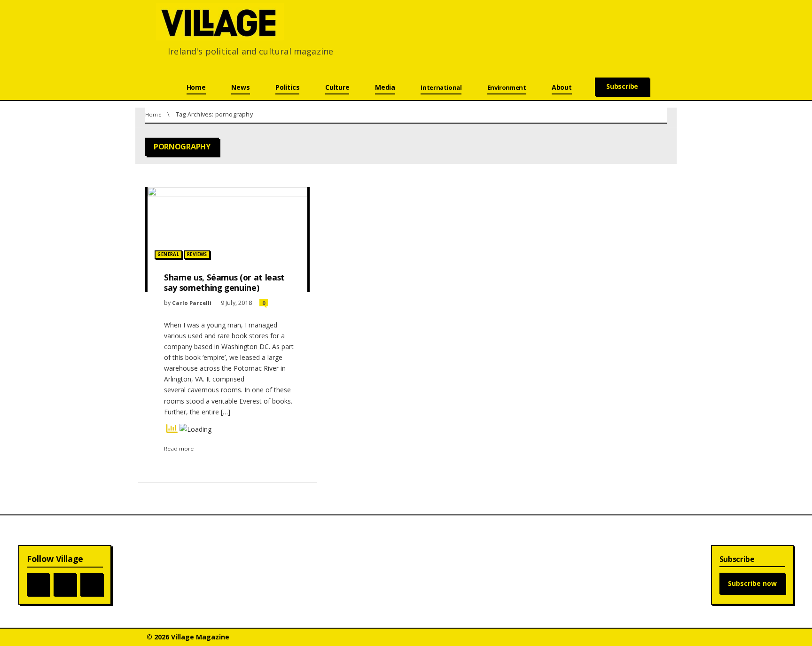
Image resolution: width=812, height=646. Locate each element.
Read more (179, 448)
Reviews (197, 254)
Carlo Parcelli (192, 302)
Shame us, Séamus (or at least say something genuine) (224, 282)
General (168, 254)
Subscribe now (752, 583)
